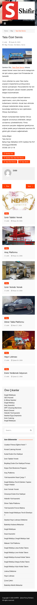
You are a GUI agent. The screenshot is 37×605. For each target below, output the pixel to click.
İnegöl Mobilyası (10, 395)
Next (29, 186)
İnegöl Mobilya (9, 403)
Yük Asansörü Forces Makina (14, 508)
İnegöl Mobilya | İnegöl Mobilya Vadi (17, 538)
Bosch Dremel (9, 410)
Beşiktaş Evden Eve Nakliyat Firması (17, 463)
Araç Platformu (10, 252)
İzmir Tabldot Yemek (13, 217)
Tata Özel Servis (18, 67)
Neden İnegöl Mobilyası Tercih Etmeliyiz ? (18, 514)
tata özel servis (11, 162)
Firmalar (10, 45)
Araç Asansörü (9, 405)
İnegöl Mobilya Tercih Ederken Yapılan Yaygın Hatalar (17, 483)
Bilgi (6, 45)
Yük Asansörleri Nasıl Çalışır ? (15, 477)
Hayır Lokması (10, 357)
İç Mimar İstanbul (10, 400)
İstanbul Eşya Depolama (12, 415)
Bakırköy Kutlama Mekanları (14, 524)
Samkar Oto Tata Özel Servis (15, 158)
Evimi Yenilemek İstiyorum (15, 373)
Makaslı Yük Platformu (12, 543)
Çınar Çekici (8, 580)
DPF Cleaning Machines (13, 408)
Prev (7, 186)
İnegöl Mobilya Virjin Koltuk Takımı (16, 566)
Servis (23, 45)
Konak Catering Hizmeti (12, 449)
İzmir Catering (9, 418)
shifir (5, 42)
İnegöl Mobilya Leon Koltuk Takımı (16, 552)
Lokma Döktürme (10, 571)
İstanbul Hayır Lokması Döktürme (15, 520)
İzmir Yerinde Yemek (13, 287)
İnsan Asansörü (9, 534)
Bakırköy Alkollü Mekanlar (13, 585)
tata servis (25, 162)
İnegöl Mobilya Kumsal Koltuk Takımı (17, 557)
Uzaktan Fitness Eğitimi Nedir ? (15, 445)
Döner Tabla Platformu (14, 322)
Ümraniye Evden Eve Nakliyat (14, 494)
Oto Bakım (17, 45)
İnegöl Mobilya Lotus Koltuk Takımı (16, 548)
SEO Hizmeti (8, 397)
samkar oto (9, 153)
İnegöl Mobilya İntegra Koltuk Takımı (17, 562)
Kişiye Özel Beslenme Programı (15, 468)
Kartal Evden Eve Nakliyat (13, 454)
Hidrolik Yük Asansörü (12, 413)
